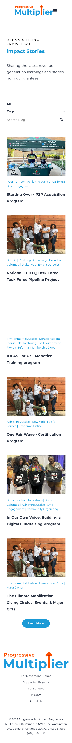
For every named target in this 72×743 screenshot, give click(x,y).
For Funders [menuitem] (36, 688)
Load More (36, 623)
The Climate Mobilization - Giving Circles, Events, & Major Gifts (35, 602)
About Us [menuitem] (36, 701)
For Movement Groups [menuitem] (36, 675)
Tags (11, 111)
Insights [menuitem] (36, 694)
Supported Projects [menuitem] (36, 682)
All (9, 104)
